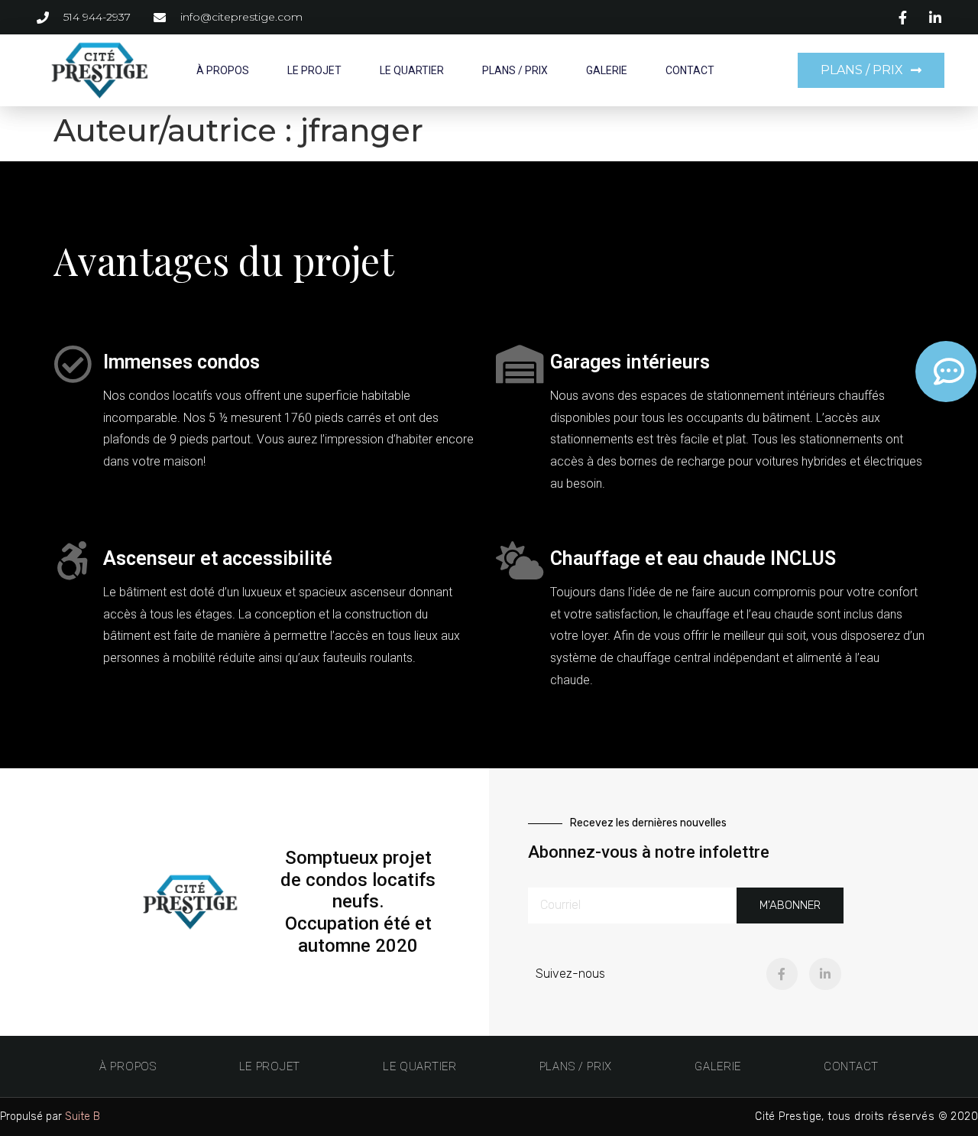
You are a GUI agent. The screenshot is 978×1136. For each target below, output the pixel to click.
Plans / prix (515, 70)
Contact (689, 70)
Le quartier (412, 70)
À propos (222, 70)
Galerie (606, 70)
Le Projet (314, 70)
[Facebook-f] (782, 974)
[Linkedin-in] (825, 974)
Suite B (82, 1116)
